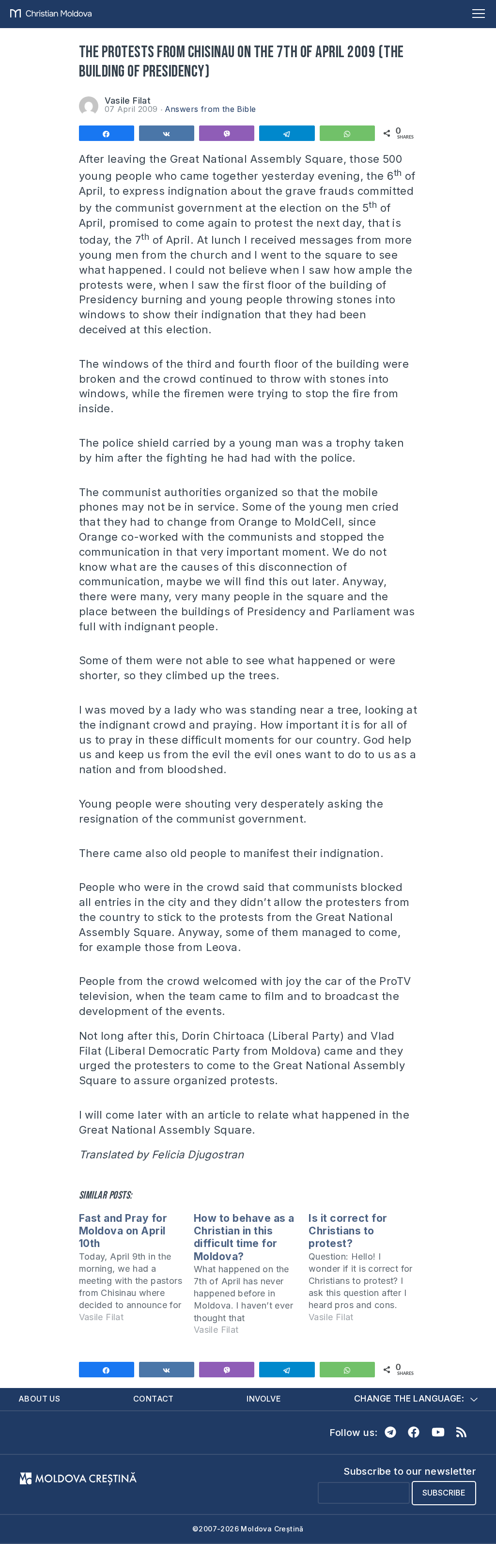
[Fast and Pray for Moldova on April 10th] (136, 1272)
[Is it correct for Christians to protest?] (366, 1272)
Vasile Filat (128, 100)
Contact (153, 1399)
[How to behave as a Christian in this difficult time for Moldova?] (251, 1278)
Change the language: (409, 1398)
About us (39, 1399)
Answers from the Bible (210, 109)
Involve (264, 1399)
